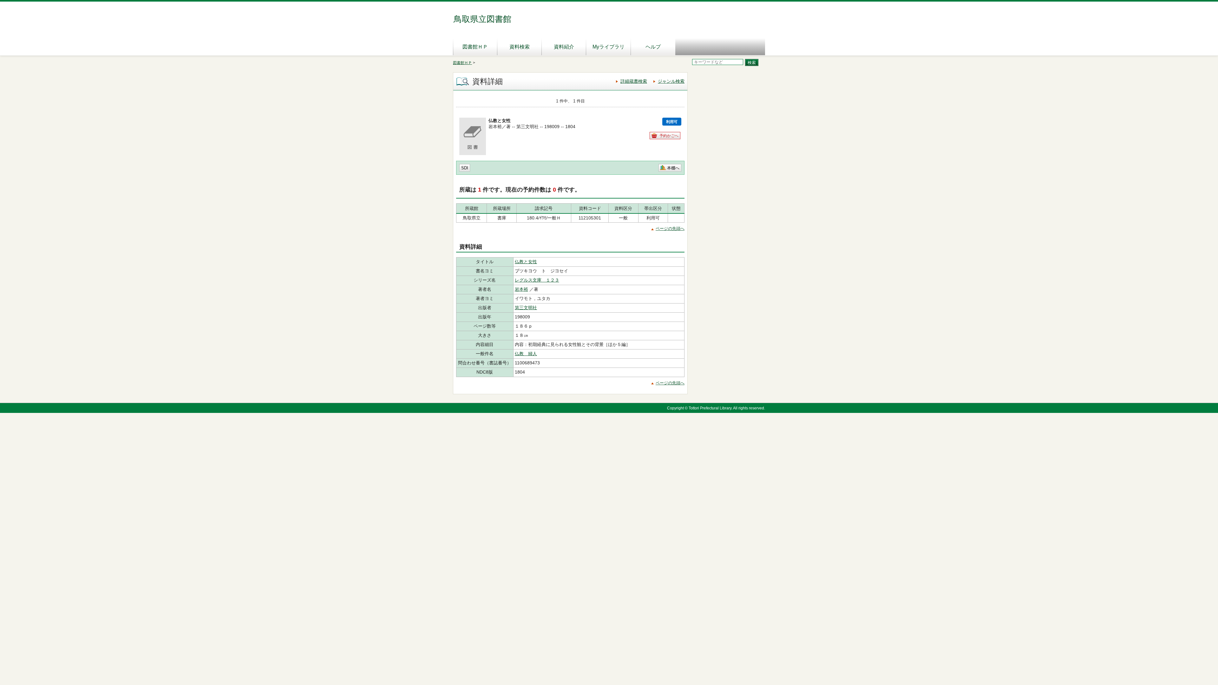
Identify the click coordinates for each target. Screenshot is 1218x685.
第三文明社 (526, 307)
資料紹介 (564, 46)
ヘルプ (653, 46)
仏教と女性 (526, 261)
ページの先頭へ (670, 228)
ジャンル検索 (671, 81)
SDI (464, 168)
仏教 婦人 (526, 353)
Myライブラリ (609, 46)
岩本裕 (521, 289)
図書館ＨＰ (475, 46)
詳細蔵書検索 (633, 81)
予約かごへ (668, 136)
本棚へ (673, 168)
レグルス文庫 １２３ (537, 280)
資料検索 (519, 46)
